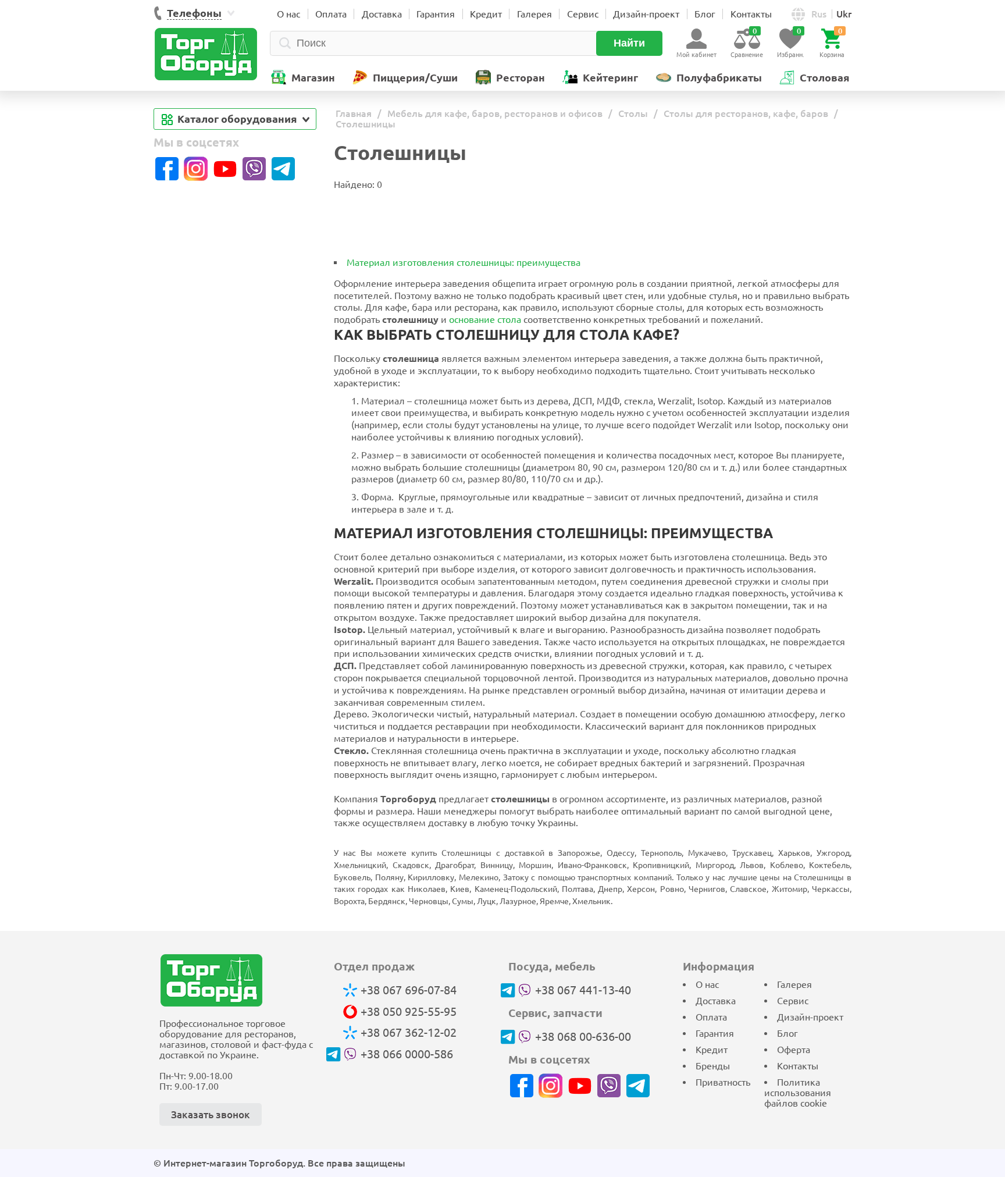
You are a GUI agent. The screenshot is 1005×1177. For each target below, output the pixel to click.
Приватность (723, 1082)
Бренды (713, 1066)
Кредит (486, 14)
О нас (288, 14)
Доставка (382, 14)
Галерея (534, 14)
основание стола (485, 319)
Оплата (331, 14)
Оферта (793, 1049)
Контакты (751, 14)
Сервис (582, 14)
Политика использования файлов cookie (797, 1092)
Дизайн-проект (646, 14)
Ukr (843, 14)
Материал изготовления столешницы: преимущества (463, 262)
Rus (818, 14)
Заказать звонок (210, 1114)
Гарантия (435, 14)
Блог (704, 14)
